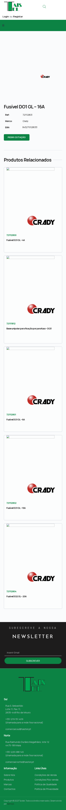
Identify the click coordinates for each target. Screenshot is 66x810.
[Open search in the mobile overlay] (44, 6)
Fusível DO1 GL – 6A (15, 419)
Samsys (10, 803)
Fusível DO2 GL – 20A (16, 596)
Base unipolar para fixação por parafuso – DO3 (28, 328)
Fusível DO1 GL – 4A (15, 240)
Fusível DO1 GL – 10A (15, 507)
